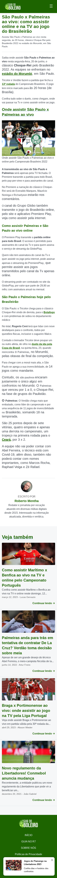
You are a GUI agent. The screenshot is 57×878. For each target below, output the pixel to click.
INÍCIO (28, 835)
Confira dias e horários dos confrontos (36, 870)
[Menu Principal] (51, 6)
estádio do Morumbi (17, 73)
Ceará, (7, 439)
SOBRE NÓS (28, 848)
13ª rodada (8, 84)
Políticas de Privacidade (28, 854)
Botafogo (49, 312)
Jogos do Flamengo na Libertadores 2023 (35, 862)
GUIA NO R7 (28, 841)
